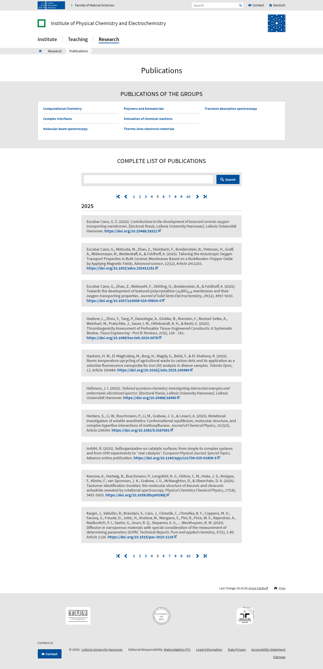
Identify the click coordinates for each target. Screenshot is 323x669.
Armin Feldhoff (258, 588)
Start (240, 5)
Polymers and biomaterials (144, 108)
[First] (119, 196)
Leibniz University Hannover (102, 649)
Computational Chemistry (62, 108)
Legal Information (209, 649)
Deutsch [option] (279, 5)
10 (188, 196)
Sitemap (279, 657)
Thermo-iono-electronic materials (149, 129)
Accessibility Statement (268, 649)
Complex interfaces (57, 118)
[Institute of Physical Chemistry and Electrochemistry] (39, 51)
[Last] (204, 196)
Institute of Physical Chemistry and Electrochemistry (108, 23)
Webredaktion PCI (177, 649)
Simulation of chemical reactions (148, 118)
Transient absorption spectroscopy (231, 108)
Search (230, 179)
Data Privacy (237, 649)
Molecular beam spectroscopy (65, 129)
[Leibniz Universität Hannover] (51, 5)
